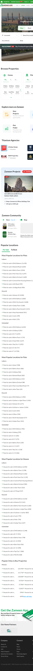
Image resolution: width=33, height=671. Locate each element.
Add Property (20, 656)
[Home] (2, 2)
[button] (9, 35)
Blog (18, 644)
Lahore (4, 259)
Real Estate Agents (22, 654)
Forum (18, 649)
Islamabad (5, 323)
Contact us (4, 646)
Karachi (4, 291)
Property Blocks (16, 1)
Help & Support (5, 651)
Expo (18, 651)
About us (3, 644)
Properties (6, 1)
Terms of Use (4, 656)
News (18, 646)
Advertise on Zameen (7, 654)
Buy (21, 28)
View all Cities (27, 596)
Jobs (2, 649)
